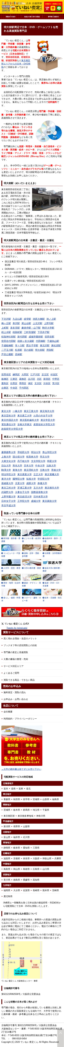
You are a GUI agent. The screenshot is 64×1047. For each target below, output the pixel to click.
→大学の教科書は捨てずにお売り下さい (21, 769)
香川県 (7, 880)
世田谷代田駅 (8, 341)
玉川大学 (38, 487)
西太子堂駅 (32, 345)
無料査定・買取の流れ (15, 692)
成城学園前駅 (36, 336)
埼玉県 (36, 810)
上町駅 (5, 327)
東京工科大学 (8, 487)
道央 (6, 788)
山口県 (45, 869)
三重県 (36, 847)
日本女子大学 (8, 501)
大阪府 (36, 858)
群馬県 (26, 810)
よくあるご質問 (11, 673)
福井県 (16, 837)
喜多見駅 (15, 327)
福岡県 (7, 890)
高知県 (36, 880)
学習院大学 (43, 478)
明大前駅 (40, 350)
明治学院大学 (8, 474)
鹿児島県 (8, 896)
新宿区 (47, 379)
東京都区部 (9, 816)
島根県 (26, 869)
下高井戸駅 (43, 332)
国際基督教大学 (39, 492)
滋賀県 (7, 858)
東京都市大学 (52, 487)
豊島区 (5, 383)
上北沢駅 (37, 323)
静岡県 (7, 847)
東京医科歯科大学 (29, 420)
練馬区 (16, 374)
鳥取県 (7, 869)
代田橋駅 (40, 341)
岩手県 (26, 799)
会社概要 (8, 711)
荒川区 (55, 383)
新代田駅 (22, 336)
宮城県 (36, 799)
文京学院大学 (38, 461)
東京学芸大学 (48, 420)
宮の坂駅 (28, 350)
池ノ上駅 (51, 319)
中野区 (55, 379)
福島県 (55, 799)
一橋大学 (17, 411)
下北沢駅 (6, 319)
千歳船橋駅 (7, 345)
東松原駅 (56, 345)
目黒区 (13, 383)
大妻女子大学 (22, 492)
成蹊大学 (31, 483)
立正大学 (38, 474)
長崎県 (36, 890)
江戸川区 (35, 374)
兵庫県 (57, 858)
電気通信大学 (8, 424)
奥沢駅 (16, 323)
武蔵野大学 (7, 492)
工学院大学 (23, 501)
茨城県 (7, 810)
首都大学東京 (24, 424)
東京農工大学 (24, 415)
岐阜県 (16, 847)
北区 (39, 379)
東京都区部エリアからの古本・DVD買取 (15, 63)
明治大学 (36, 452)
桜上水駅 (6, 332)
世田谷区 (6, 374)
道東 (21, 788)
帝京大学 (44, 456)
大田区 (25, 374)
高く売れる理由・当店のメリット (20, 638)
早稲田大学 (23, 452)
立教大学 (44, 470)
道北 (28, 788)
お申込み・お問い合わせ (16, 699)
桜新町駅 (17, 332)
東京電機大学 (52, 474)
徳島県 (16, 880)
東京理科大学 (31, 470)
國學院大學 (19, 478)
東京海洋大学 (47, 411)
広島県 (36, 869)
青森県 (7, 799)
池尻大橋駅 (39, 319)
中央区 (13, 387)
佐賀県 (26, 890)
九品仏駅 (17, 319)
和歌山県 (46, 858)
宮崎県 (55, 890)
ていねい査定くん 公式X (17, 623)
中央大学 (40, 465)
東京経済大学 (24, 496)
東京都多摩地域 (25, 816)
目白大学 (6, 465)
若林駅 (18, 354)
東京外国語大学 (9, 420)
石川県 (26, 837)
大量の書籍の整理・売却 (16, 659)
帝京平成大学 (8, 505)
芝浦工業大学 (24, 487)
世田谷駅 (49, 336)
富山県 (7, 837)
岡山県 (16, 869)
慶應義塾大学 (8, 452)
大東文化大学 (8, 461)
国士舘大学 (19, 456)
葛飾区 (22, 379)
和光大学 (17, 465)
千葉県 (45, 810)
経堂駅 (27, 319)
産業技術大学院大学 (44, 424)
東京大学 (6, 411)
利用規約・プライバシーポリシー (20, 718)
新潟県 (7, 826)
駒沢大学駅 (48, 327)
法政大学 (51, 465)
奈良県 (26, 858)
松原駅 (18, 350)
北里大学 (20, 483)
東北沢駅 (44, 345)
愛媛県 (26, 880)
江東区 (13, 379)
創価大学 (42, 483)
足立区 (45, 374)
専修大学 (56, 470)
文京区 (38, 383)
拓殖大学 (31, 478)
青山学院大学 (49, 452)
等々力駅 (20, 345)
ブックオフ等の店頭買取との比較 (20, 645)
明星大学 (52, 461)
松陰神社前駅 (8, 336)
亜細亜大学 (7, 483)
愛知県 (26, 847)
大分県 (16, 890)
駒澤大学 (6, 470)
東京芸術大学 (8, 415)
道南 (13, 788)
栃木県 (16, 810)
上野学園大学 (8, 496)
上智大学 (6, 456)
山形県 (45, 799)
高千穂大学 (23, 461)
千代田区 (24, 387)
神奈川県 (40, 816)
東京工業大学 (31, 411)
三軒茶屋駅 (30, 332)
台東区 (5, 387)
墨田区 (22, 383)
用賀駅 (50, 350)
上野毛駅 (49, 323)
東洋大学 (6, 478)
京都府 (16, 858)
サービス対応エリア (14, 666)
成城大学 (36, 501)
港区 (30, 383)
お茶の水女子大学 (43, 415)
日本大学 (28, 465)
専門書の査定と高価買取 (16, 652)
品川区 (31, 379)
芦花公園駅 (7, 354)
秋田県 (16, 799)
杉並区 (54, 374)
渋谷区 (47, 383)
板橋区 (5, 379)
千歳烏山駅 (53, 341)
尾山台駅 (26, 323)
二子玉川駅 (7, 350)
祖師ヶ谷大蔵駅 (25, 341)
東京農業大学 (24, 474)
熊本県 (45, 890)
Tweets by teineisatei (16, 628)
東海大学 (17, 470)
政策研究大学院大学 (12, 428)
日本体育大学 (40, 496)
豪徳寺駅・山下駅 (31, 327)
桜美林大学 (32, 456)
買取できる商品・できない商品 (19, 680)
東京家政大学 (49, 501)
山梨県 (26, 826)
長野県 (16, 826)
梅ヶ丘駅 (6, 323)
